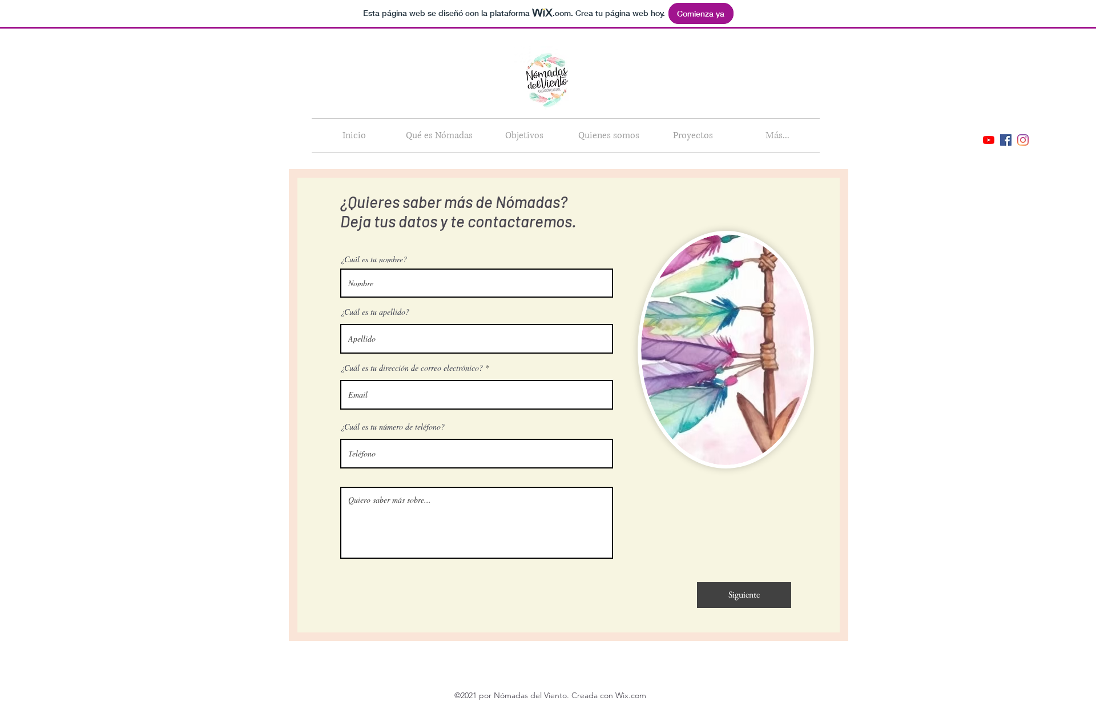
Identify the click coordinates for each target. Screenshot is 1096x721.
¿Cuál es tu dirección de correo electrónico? (411, 368)
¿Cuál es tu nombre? (373, 259)
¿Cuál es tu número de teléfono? (392, 427)
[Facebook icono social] (1006, 140)
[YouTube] (988, 140)
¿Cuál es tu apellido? (374, 312)
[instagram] (1023, 140)
